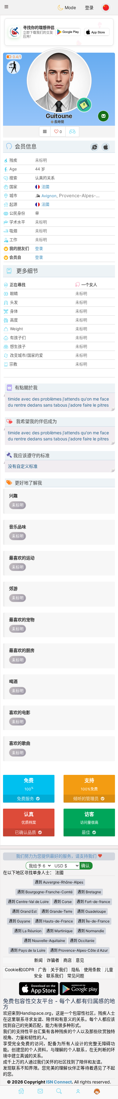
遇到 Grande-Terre (56, 911)
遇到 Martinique (59, 931)
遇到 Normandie (90, 931)
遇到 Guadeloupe (91, 911)
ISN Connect (59, 1081)
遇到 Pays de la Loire (27, 950)
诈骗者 (53, 960)
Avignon (49, 195)
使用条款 (92, 969)
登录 (89, 7)
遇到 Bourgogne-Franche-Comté (45, 892)
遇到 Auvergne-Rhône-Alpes (59, 882)
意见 (80, 960)
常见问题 (75, 975)
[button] (6, 6)
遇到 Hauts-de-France (54, 921)
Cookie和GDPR (19, 969)
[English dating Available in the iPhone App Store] (39, 985)
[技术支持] (96, 1092)
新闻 (38, 960)
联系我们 (54, 975)
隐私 (75, 969)
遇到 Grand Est (24, 911)
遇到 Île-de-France (94, 921)
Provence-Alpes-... (79, 195)
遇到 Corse (63, 901)
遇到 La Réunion (27, 931)
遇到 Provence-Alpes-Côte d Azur (79, 950)
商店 (67, 960)
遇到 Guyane (19, 921)
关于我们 (59, 969)
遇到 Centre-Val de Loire (28, 901)
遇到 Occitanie (82, 940)
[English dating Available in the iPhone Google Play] (79, 985)
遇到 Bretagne (89, 892)
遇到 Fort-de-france (93, 901)
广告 (42, 969)
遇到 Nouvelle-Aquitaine (44, 940)
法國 (45, 186)
